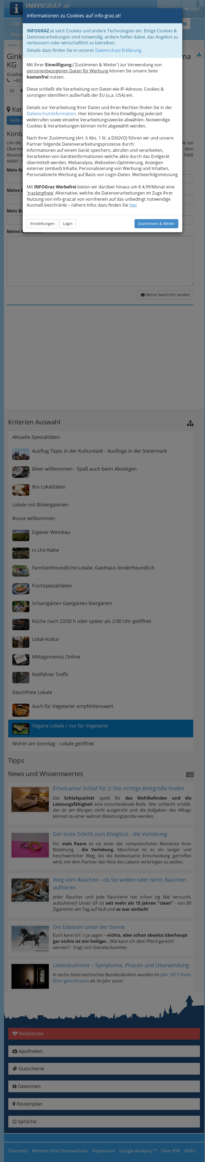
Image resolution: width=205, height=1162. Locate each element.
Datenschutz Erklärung (118, 50)
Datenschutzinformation (51, 114)
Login (68, 223)
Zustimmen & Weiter (156, 223)
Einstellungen (42, 223)
